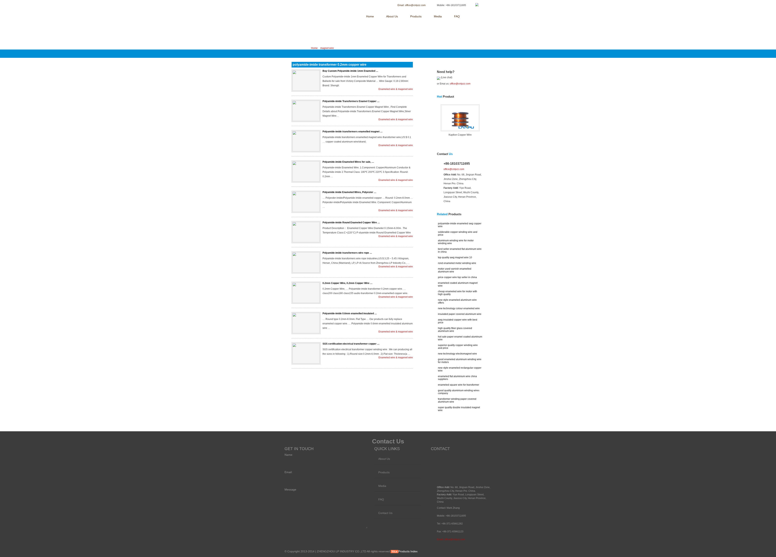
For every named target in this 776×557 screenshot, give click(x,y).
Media (438, 16)
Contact (445, 154)
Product (445, 96)
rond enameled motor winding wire (457, 263)
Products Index (408, 551)
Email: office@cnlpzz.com (451, 539)
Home (370, 16)
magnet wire (327, 48)
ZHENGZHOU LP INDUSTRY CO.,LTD (319, 5)
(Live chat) (446, 77)
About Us (392, 16)
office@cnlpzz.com (460, 83)
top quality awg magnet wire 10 (455, 257)
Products (416, 16)
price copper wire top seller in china (457, 277)
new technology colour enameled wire (459, 308)
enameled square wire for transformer (458, 384)
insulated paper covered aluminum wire (459, 314)
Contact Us (385, 513)
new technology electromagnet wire (457, 353)
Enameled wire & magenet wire (396, 89)
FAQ (457, 16)
